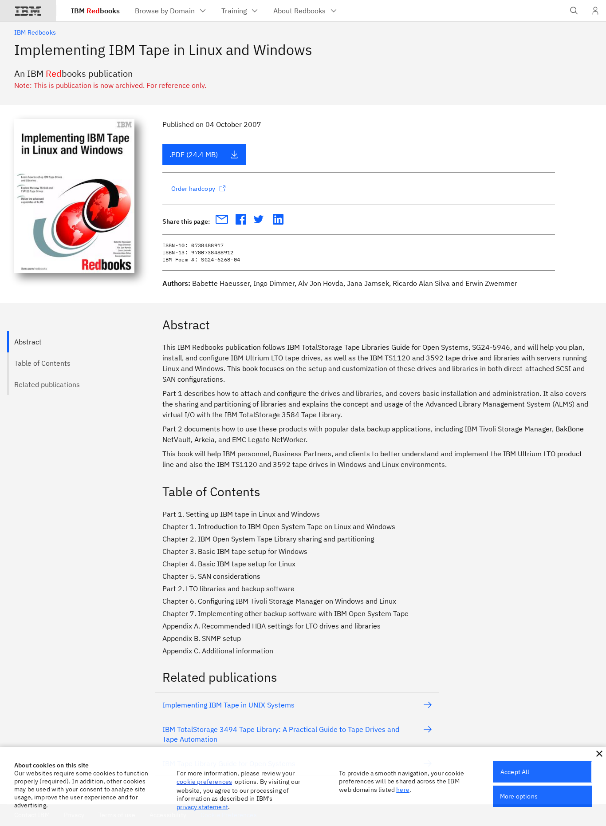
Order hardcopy (193, 189)
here (402, 790)
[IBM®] (28, 10)
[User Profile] (595, 10)
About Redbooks (299, 10)
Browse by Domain (165, 10)
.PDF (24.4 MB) (193, 154)
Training (234, 10)
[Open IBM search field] (574, 10)
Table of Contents (42, 363)
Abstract (28, 341)
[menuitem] (171, 10)
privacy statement (202, 807)
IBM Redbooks (35, 32)
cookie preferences (204, 782)
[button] (599, 754)
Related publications (47, 384)
